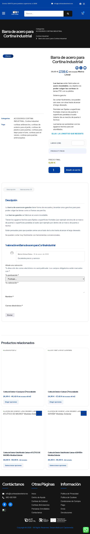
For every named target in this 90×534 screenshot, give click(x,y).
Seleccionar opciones (13, 465)
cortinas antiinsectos (22, 124)
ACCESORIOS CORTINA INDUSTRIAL (49, 31)
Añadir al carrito (73, 170)
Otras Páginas (43, 484)
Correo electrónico (14, 306)
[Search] (68, 14)
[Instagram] (10, 504)
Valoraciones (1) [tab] (26, 189)
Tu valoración (11, 283)
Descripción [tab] (11, 189)
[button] (77, 67)
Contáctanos (13, 484)
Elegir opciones (11, 402)
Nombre (9, 296)
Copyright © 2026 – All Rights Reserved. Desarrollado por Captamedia (45, 527)
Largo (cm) (56, 143)
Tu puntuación (12, 275)
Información (71, 484)
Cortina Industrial (42, 36)
